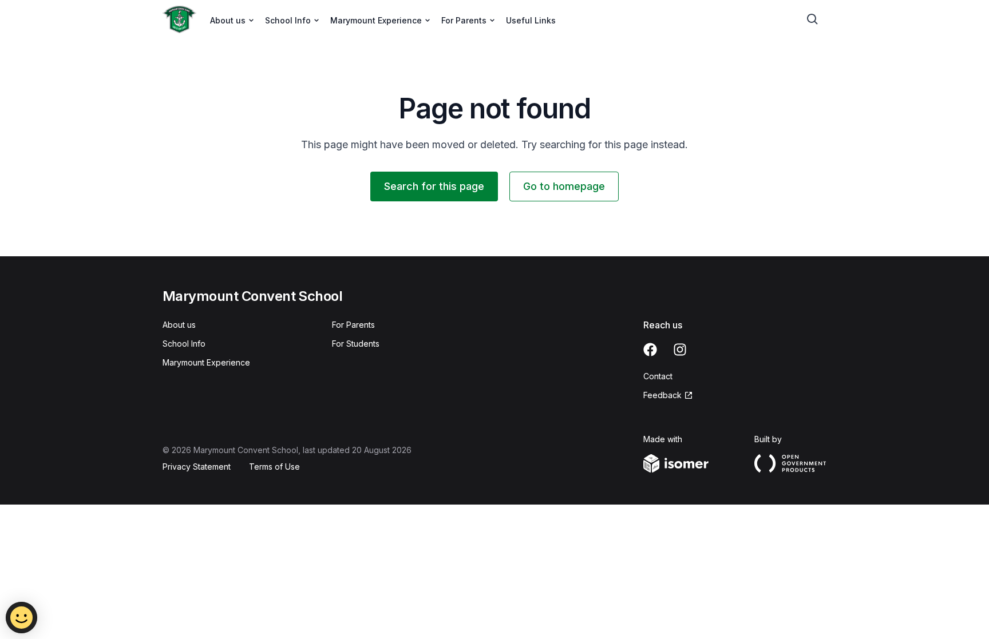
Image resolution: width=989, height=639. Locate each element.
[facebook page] (650, 349)
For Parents (353, 325)
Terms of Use (274, 466)
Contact (657, 376)
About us (179, 325)
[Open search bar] (812, 19)
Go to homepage (564, 186)
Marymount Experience (206, 362)
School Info (184, 343)
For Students (355, 343)
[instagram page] (680, 349)
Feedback (662, 395)
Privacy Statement (197, 466)
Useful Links (531, 20)
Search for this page (434, 186)
